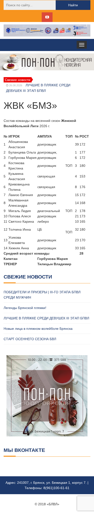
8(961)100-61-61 (56, 488)
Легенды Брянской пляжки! (25, 308)
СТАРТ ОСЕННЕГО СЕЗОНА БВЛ (30, 339)
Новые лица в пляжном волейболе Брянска (38, 328)
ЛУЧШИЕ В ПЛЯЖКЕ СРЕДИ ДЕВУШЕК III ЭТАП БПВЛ (46, 318)
